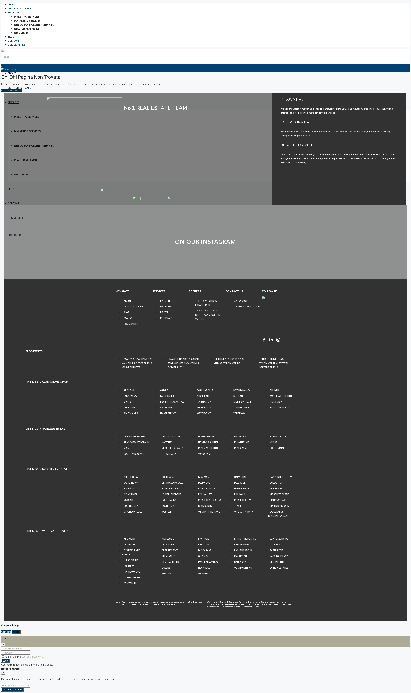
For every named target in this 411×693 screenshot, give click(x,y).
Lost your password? (33, 656)
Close (16, 631)
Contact (13, 40)
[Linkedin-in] (271, 340)
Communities (16, 44)
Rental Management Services (34, 24)
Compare (6, 631)
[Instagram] (278, 340)
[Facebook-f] (264, 340)
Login (5, 660)
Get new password (12, 689)
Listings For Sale (19, 8)
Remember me (13, 656)
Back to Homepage (11, 90)
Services (13, 12)
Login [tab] (11, 638)
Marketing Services (27, 20)
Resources (21, 32)
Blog (11, 36)
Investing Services (26, 16)
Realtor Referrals (26, 28)
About (12, 4)
